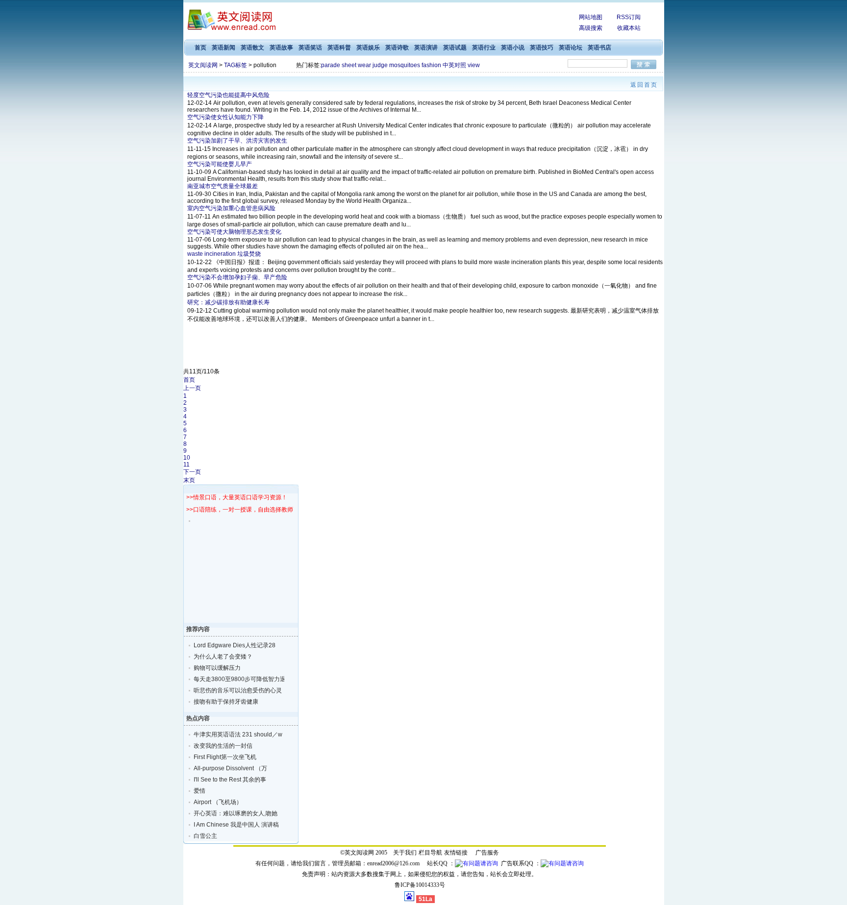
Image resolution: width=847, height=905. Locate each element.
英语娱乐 (368, 47)
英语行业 (484, 47)
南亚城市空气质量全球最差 (222, 186)
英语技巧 (541, 47)
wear (364, 65)
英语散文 (252, 47)
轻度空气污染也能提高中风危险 (228, 95)
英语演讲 (426, 47)
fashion (431, 65)
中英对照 (454, 65)
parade (330, 65)
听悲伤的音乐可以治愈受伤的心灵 (232, 690)
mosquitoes (404, 65)
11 (186, 464)
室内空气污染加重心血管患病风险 (231, 208)
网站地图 (590, 17)
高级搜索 (590, 27)
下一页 (192, 471)
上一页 (192, 388)
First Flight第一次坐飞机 (225, 757)
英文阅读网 (203, 65)
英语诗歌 (397, 47)
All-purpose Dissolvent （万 (230, 768)
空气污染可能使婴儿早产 (219, 164)
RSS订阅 (629, 17)
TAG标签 (235, 65)
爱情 (199, 790)
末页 (189, 480)
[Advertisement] (429, 22)
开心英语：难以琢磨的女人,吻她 (232, 813)
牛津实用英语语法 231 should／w (232, 734)
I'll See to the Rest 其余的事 (230, 779)
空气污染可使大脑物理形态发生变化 (234, 231)
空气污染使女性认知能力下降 (225, 117)
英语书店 (599, 47)
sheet (349, 65)
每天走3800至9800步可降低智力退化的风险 (232, 679)
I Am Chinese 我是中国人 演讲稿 (232, 824)
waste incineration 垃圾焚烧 (224, 253)
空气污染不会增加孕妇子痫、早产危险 (237, 277)
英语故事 (281, 47)
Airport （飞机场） (218, 802)
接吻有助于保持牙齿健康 (226, 701)
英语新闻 (223, 47)
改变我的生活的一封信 (223, 745)
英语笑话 (310, 47)
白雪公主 (205, 835)
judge (380, 65)
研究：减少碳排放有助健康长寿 (228, 302)
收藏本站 (629, 27)
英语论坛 (570, 47)
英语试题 (455, 47)
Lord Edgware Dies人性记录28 (232, 645)
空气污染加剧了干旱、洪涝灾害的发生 (237, 140)
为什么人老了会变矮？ (223, 656)
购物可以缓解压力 (217, 667)
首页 (200, 47)
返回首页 (644, 84)
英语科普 (339, 47)
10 (186, 457)
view (474, 65)
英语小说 (512, 47)
